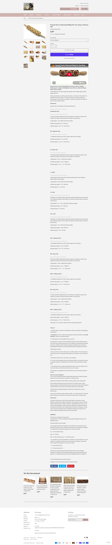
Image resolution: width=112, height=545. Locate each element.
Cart (85, 9)
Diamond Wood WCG (31, 542)
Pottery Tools (56, 14)
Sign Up (85, 519)
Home (25, 14)
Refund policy (39, 537)
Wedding (38, 14)
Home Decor (67, 14)
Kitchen (46, 14)
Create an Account (84, 5)
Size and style (53, 37)
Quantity (52, 43)
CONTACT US (27, 528)
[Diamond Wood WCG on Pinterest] (84, 537)
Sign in (77, 5)
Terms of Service (33, 539)
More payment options (69, 58)
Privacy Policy (26, 539)
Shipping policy (33, 537)
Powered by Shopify (39, 542)
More (82, 14)
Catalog (31, 14)
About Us (76, 14)
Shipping (52, 34)
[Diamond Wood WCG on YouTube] (87, 537)
